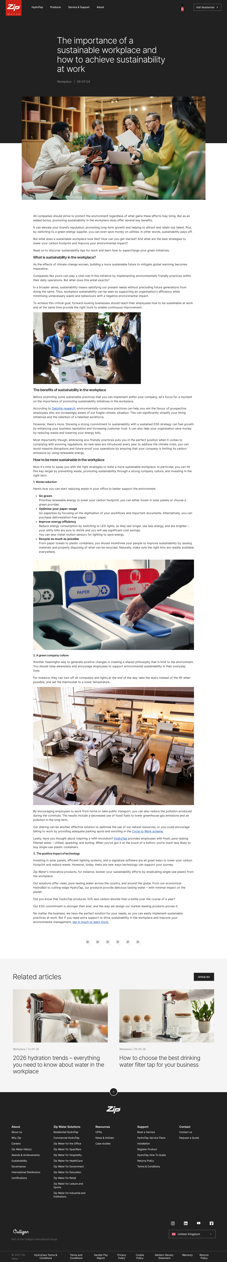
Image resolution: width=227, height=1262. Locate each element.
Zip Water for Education (67, 1172)
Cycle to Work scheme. (147, 831)
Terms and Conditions (76, 1256)
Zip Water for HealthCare (68, 1160)
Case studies (103, 1143)
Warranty (187, 1255)
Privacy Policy (121, 1256)
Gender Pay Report (101, 1256)
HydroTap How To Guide (151, 1154)
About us (16, 1132)
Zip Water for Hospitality (67, 1154)
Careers (16, 1143)
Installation (143, 1143)
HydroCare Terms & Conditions (45, 1256)
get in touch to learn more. (90, 922)
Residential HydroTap (65, 1132)
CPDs (98, 1132)
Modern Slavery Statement (164, 1256)
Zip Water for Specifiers (67, 1149)
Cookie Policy (140, 1256)
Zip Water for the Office (67, 1143)
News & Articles (104, 1137)
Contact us (185, 1132)
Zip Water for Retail (64, 1177)
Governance (18, 1166)
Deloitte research (63, 408)
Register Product (147, 1149)
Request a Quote (189, 1137)
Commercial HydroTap (66, 1137)
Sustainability (19, 1160)
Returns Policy (145, 1160)
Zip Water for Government (68, 1166)
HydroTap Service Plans (151, 1137)
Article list (204, 976)
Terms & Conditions (148, 1166)
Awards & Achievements (25, 1154)
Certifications (19, 1177)
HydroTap (120, 838)
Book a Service (146, 1132)
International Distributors (25, 1172)
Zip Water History (21, 1149)
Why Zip (16, 1137)
